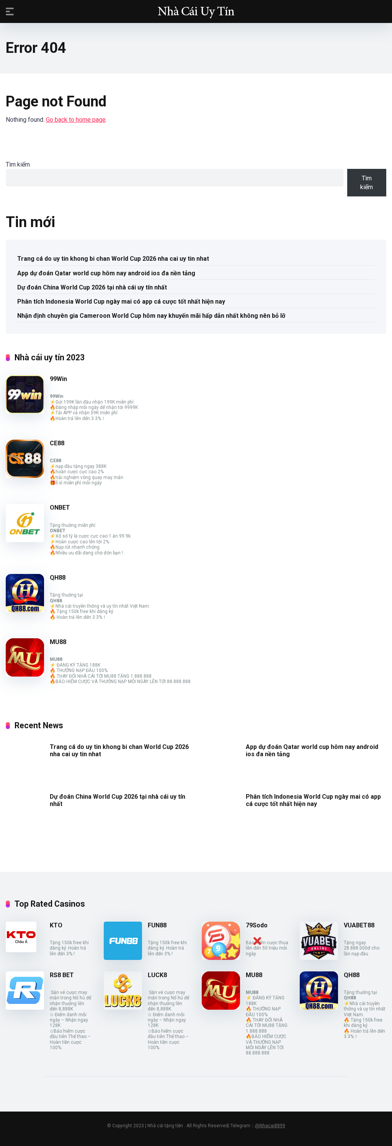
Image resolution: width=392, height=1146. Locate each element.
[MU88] (25, 674)
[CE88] (25, 475)
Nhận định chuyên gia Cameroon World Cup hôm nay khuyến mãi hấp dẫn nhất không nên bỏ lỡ (151, 315)
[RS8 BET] (25, 1007)
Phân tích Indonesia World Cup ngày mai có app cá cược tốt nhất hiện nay (121, 301)
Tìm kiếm (18, 164)
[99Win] (25, 411)
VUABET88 (359, 925)
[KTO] (21, 950)
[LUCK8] (123, 1007)
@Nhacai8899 (270, 1125)
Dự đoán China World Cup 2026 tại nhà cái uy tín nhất (92, 287)
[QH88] (25, 610)
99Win (58, 379)
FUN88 (157, 925)
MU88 (58, 642)
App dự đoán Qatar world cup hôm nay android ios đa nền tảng (106, 273)
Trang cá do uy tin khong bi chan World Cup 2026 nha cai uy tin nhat (113, 258)
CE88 (57, 443)
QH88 (57, 577)
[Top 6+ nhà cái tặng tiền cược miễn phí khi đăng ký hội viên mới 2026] (196, 11)
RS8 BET (62, 975)
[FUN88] (123, 957)
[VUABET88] (319, 957)
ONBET (60, 507)
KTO (56, 925)
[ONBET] (25, 540)
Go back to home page (76, 119)
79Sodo (257, 925)
